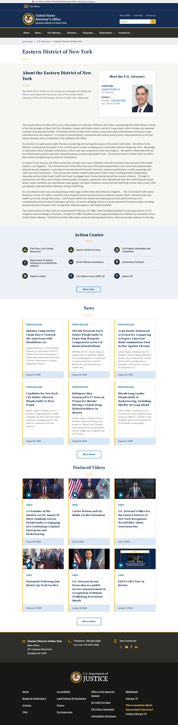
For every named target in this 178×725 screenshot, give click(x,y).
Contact (135, 714)
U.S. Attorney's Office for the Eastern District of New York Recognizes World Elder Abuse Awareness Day (134, 519)
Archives (26, 705)
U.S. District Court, (89, 276)
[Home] (44, 24)
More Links (88, 289)
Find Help (138, 15)
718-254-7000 (118, 100)
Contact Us (151, 15)
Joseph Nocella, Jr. (110, 89)
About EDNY (125, 15)
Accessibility (63, 691)
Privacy (60, 705)
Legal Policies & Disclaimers (71, 698)
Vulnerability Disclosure (103, 716)
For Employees (64, 712)
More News (89, 454)
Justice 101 (127, 276)
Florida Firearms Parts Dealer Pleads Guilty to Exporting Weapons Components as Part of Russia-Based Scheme (87, 338)
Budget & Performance (34, 698)
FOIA (25, 712)
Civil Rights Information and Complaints (136, 250)
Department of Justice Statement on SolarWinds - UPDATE (44, 263)
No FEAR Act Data (100, 702)
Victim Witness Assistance (89, 262)
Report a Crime (38, 276)
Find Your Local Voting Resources (41, 250)
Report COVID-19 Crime (88, 250)
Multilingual (132, 691)
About (25, 691)
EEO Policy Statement (102, 709)
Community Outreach (133, 262)
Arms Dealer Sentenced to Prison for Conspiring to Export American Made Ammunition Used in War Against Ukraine (134, 338)
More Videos (89, 621)
